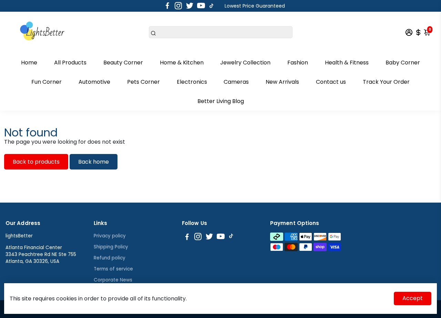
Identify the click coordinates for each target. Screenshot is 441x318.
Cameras (236, 82)
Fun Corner (46, 82)
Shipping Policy (111, 247)
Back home (93, 162)
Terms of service (113, 269)
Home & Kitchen (182, 62)
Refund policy (109, 258)
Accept (412, 298)
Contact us (331, 82)
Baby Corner (403, 62)
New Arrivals (282, 82)
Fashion (297, 62)
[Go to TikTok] (211, 5)
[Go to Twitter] (189, 5)
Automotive (94, 82)
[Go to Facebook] (167, 5)
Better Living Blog (220, 101)
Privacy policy (110, 236)
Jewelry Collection (245, 62)
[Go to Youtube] (201, 5)
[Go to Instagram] (178, 5)
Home (29, 62)
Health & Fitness (347, 62)
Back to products (36, 162)
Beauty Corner (123, 62)
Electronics (192, 82)
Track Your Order (386, 82)
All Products (70, 62)
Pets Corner (143, 82)
